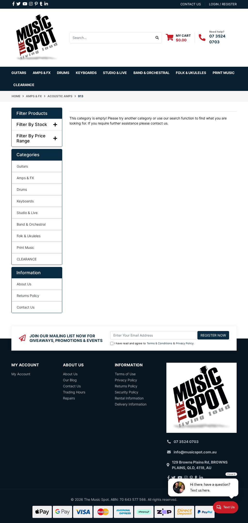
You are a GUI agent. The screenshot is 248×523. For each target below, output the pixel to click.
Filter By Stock (31, 124)
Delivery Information (131, 404)
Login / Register (223, 4)
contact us (190, 4)
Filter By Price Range (31, 138)
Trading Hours (74, 392)
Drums (22, 189)
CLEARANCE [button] (23, 85)
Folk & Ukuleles (28, 236)
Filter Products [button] (31, 113)
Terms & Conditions (159, 343)
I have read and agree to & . (154, 343)
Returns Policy (28, 296)
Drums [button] (63, 73)
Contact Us (25, 307)
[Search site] (157, 37)
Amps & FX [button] (42, 73)
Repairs (69, 398)
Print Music (25, 247)
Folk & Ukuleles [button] (191, 73)
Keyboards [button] (86, 73)
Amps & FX (25, 178)
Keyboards (25, 201)
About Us (24, 284)
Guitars (22, 166)
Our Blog (70, 380)
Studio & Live (27, 213)
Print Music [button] (224, 73)
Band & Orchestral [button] (151, 73)
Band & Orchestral (31, 224)
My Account (20, 374)
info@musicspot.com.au (195, 452)
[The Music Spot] (36, 37)
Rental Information (129, 398)
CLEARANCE (27, 259)
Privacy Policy (185, 343)
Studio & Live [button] (115, 73)
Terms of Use (125, 374)
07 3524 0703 (186, 441)
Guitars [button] (18, 73)
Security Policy (126, 392)
